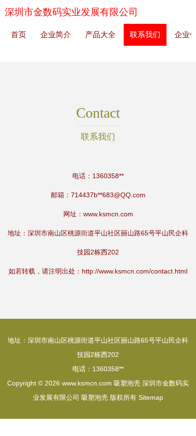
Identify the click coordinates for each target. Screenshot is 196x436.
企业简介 (55, 34)
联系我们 (145, 34)
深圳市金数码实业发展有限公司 (71, 12)
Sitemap (150, 397)
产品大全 (100, 34)
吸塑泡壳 (127, 383)
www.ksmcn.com (108, 214)
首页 (18, 34)
